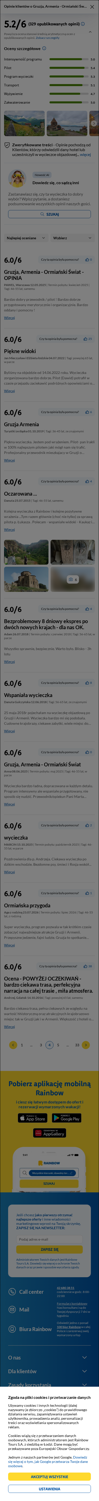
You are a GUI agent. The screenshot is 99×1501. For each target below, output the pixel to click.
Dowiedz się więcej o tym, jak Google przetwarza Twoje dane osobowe (48, 1461)
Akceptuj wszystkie (51, 1477)
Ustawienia (58, 1490)
